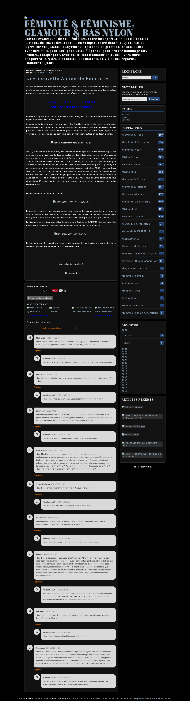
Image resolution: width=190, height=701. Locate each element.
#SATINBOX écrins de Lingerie (139, 253)
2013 (125, 382)
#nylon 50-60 (129, 298)
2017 (125, 371)
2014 (125, 379)
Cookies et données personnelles (134, 698)
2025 (125, 348)
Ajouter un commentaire (51, 328)
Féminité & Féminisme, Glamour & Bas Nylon (79, 27)
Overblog (148, 467)
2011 (125, 388)
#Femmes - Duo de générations (140, 260)
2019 (125, 365)
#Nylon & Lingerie (132, 216)
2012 (125, 385)
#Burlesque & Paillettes (136, 223)
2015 (125, 376)
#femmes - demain (133, 275)
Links (124, 117)
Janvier (128, 343)
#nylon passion (130, 283)
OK (155, 77)
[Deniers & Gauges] (134, 426)
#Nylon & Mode (131, 164)
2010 (125, 390)
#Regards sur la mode (134, 268)
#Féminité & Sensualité (136, 142)
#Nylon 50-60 (129, 209)
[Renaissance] (131, 434)
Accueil (125, 114)
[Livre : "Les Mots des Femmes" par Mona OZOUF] (143, 418)
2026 (125, 329)
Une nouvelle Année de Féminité (67, 78)
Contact (126, 119)
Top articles (74, 698)
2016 (125, 374)
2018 (125, 368)
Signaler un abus (100, 698)
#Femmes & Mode (132, 134)
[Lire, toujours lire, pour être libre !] (143, 445)
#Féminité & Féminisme (136, 201)
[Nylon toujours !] (133, 407)
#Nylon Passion (130, 157)
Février (128, 335)
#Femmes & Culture (133, 179)
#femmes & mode (132, 305)
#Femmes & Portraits (134, 186)
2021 (125, 359)
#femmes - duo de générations (140, 312)
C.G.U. (113, 698)
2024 (125, 351)
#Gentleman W (130, 238)
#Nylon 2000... (130, 171)
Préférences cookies (161, 698)
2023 (125, 354)
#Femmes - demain (133, 194)
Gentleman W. (39, 698)
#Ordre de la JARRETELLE (136, 231)
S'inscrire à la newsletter (39, 298)
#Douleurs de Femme (134, 246)
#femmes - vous (131, 290)
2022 (125, 357)
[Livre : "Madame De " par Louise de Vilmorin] (143, 456)
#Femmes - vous (45, 73)
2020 (125, 362)
